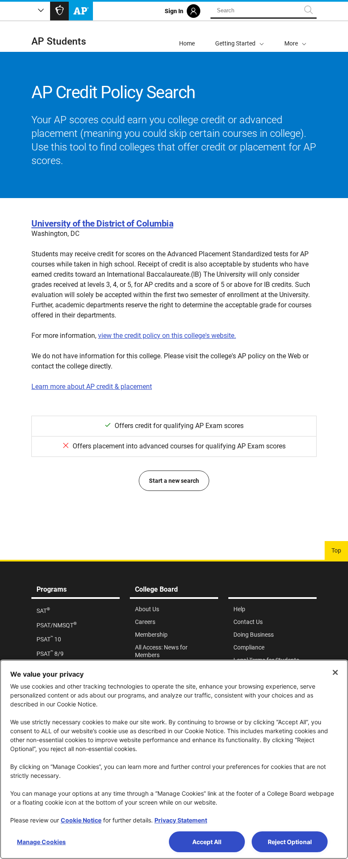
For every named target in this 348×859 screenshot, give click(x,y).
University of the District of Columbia (102, 223)
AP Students (58, 41)
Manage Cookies (41, 841)
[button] (295, 36)
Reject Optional (290, 841)
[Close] (335, 672)
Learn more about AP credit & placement (91, 387)
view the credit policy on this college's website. (167, 336)
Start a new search (174, 480)
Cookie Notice (81, 820)
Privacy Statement (180, 820)
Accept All (207, 841)
